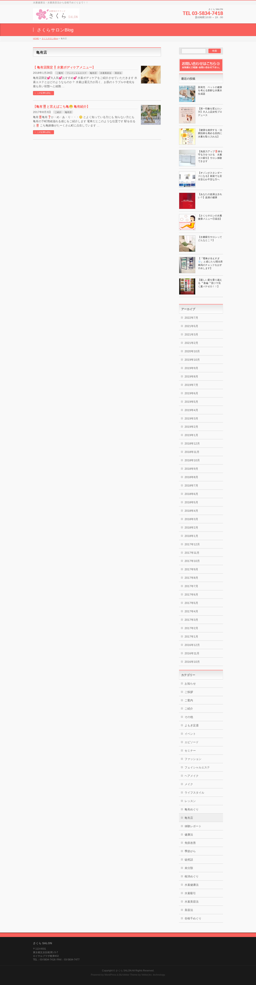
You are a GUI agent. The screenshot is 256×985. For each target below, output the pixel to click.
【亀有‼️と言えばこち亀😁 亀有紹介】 (61, 106)
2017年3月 (191, 619)
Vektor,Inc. (146, 974)
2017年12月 (192, 544)
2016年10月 (192, 661)
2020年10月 (192, 351)
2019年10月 (192, 359)
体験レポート (193, 826)
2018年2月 (191, 527)
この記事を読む (44, 93)
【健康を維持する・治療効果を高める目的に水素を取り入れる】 (210, 133)
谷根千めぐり (193, 918)
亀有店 (93, 73)
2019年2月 (191, 426)
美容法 (118, 73)
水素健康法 (192, 884)
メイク (189, 784)
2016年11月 (192, 653)
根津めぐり (192, 876)
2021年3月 (191, 334)
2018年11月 (192, 451)
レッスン (190, 801)
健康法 (189, 834)
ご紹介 (58, 112)
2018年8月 (191, 477)
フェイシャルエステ (76, 73)
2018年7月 (191, 485)
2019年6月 (191, 393)
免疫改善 (190, 842)
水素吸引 (190, 893)
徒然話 (189, 859)
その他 (189, 717)
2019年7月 (191, 384)
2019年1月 (191, 435)
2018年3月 (191, 519)
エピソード (192, 742)
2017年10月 (192, 561)
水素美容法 (105, 73)
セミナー (190, 750)
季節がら (190, 851)
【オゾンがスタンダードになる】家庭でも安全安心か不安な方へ (210, 176)
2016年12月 (192, 645)
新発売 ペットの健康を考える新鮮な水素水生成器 (210, 90)
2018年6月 (191, 494)
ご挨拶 (189, 692)
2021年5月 (191, 326)
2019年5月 (191, 401)
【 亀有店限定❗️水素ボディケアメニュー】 (64, 67)
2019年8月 (191, 376)
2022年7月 (191, 317)
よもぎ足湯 (192, 725)
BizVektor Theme (128, 974)
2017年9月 (191, 569)
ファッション (193, 759)
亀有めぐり (192, 809)
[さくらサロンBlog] (56, 16)
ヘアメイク (192, 775)
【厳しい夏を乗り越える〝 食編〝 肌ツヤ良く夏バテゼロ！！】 (210, 283)
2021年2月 (191, 342)
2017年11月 (192, 552)
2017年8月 (191, 577)
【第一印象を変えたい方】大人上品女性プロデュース (210, 111)
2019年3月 (191, 418)
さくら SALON (124, 970)
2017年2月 (191, 628)
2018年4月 (191, 510)
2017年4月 (191, 611)
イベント (190, 733)
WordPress (110, 974)
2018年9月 (191, 468)
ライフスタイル (194, 792)
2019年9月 (191, 368)
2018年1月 (191, 536)
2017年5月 (191, 603)
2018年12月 (192, 443)
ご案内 (59, 73)
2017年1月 (191, 636)
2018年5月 (191, 502)
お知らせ (190, 683)
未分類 (189, 868)
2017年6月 (191, 594)
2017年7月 (191, 586)
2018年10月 (192, 460)
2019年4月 (191, 410)
